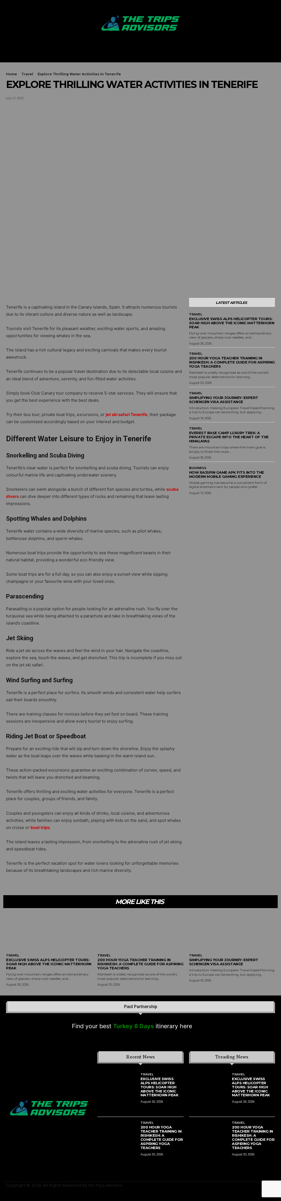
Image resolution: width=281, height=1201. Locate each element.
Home (11, 74)
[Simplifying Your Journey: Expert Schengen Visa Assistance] (232, 933)
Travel (27, 74)
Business (197, 468)
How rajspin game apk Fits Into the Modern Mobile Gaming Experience (226, 474)
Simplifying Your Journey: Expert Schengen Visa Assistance (223, 399)
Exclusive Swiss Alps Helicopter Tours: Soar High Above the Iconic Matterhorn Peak (231, 323)
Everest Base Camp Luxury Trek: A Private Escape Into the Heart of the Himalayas (229, 437)
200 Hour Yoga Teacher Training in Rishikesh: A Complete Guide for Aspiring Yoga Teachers (232, 362)
